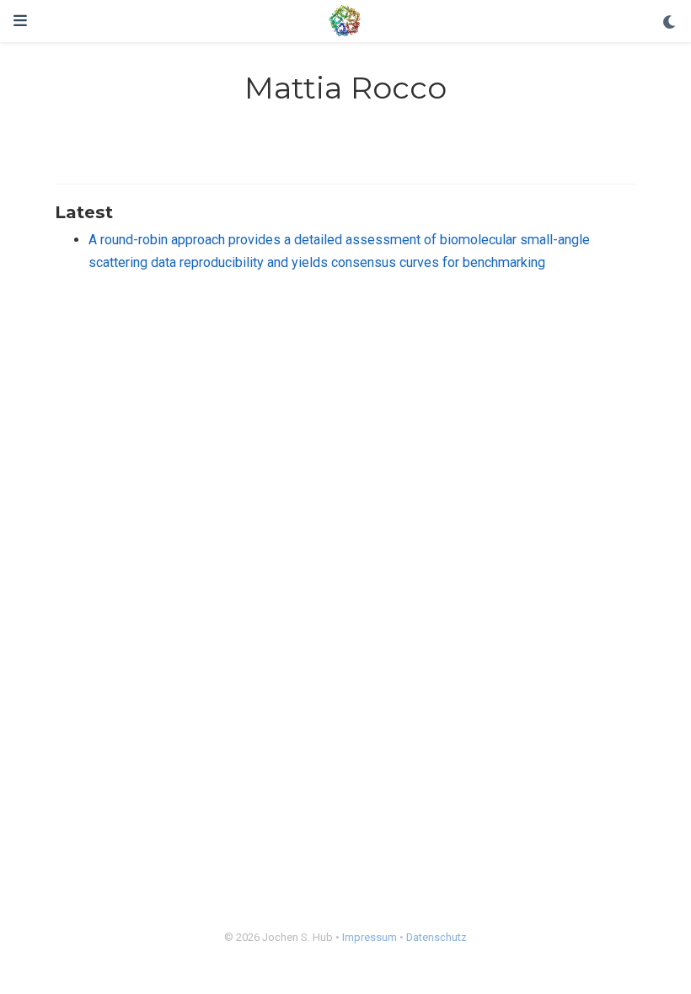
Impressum (369, 937)
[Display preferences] (670, 23)
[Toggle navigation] (20, 20)
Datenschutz (436, 937)
